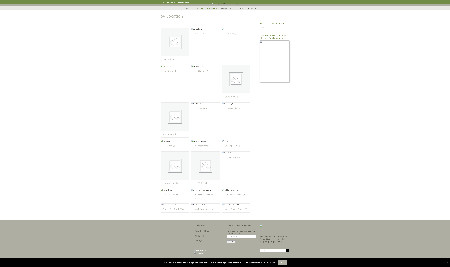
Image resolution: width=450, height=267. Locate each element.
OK (282, 263)
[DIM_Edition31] (274, 41)
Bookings (198, 241)
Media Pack (199, 236)
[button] (260, 8)
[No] (447, 263)
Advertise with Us (202, 231)
